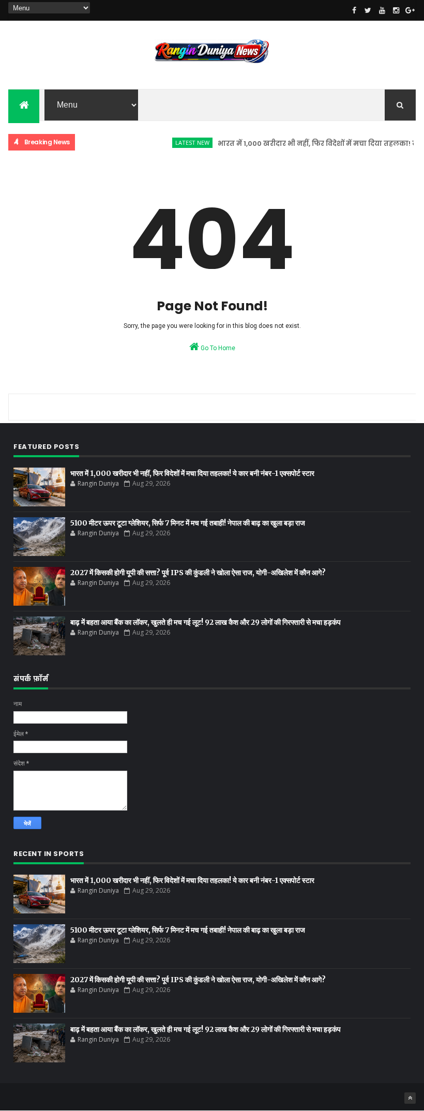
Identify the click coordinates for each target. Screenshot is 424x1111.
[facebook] (354, 10)
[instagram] (396, 10)
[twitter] (368, 10)
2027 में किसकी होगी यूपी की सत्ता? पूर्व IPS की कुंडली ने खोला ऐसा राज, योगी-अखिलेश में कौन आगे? (198, 572)
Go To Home (217, 348)
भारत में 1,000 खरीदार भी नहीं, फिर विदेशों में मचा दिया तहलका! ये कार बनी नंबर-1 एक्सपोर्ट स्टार (192, 473)
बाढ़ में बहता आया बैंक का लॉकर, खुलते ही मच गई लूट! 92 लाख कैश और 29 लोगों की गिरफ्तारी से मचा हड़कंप (205, 622)
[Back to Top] (410, 1098)
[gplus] (410, 10)
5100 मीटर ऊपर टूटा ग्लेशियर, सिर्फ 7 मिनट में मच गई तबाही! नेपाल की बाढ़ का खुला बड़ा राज (187, 523)
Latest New (182, 142)
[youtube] (382, 10)
